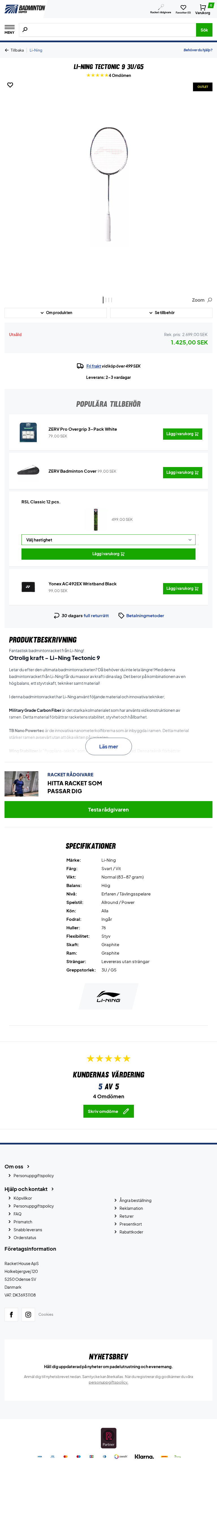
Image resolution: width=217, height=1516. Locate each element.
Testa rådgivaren (108, 809)
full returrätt (96, 615)
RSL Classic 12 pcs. (41, 501)
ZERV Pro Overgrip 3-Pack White (83, 429)
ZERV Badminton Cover (73, 471)
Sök (204, 29)
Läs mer (108, 746)
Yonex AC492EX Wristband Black (83, 583)
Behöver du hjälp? (198, 50)
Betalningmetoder (145, 615)
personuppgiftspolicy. (108, 1382)
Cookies (45, 1314)
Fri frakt (93, 365)
